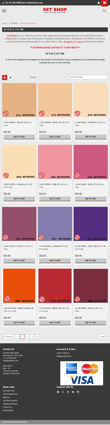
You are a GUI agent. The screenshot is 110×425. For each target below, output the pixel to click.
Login (59, 353)
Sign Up (66, 353)
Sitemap (23, 422)
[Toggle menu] (4, 11)
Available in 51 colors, (73, 42)
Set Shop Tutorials (10, 401)
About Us (6, 397)
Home (4, 23)
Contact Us (7, 407)
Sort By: (33, 77)
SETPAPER (14, 23)
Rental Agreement (10, 394)
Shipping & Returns (64, 356)
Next (103, 337)
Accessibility (8, 410)
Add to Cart (19, 137)
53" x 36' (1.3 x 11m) (28, 23)
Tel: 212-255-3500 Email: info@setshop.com (24, 3)
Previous (9, 337)
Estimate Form (9, 391)
